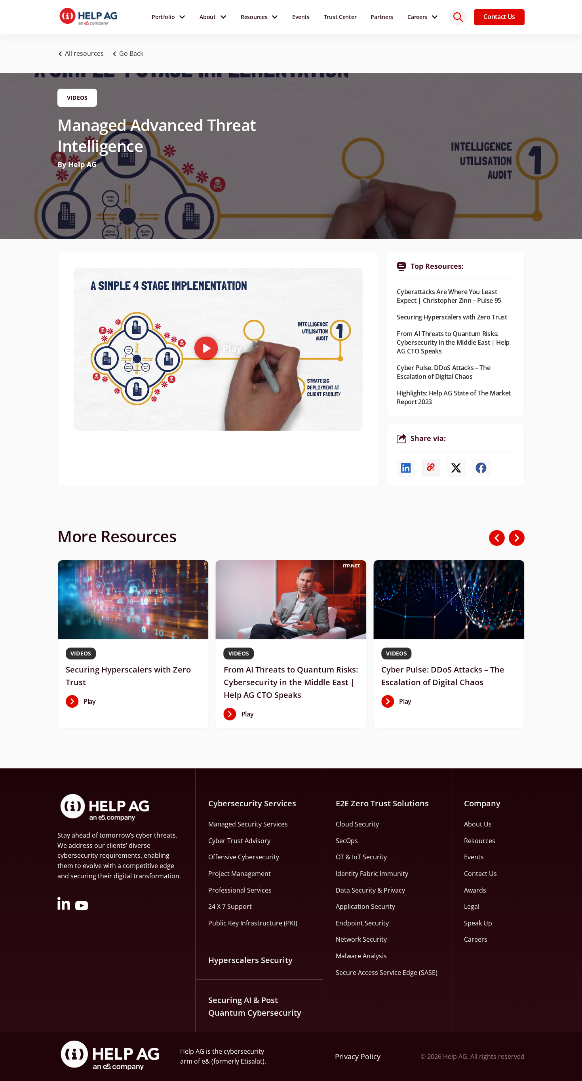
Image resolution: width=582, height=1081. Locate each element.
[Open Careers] (435, 17)
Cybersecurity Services (252, 803)
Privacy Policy (357, 1056)
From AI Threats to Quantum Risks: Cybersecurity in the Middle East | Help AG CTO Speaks (453, 342)
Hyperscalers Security (250, 960)
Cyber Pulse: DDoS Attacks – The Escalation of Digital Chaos (443, 372)
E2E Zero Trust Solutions (382, 803)
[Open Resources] (275, 17)
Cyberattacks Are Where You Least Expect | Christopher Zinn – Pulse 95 (449, 296)
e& (206, 1061)
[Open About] (223, 17)
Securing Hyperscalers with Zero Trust (452, 317)
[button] (130, 54)
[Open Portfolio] (182, 17)
